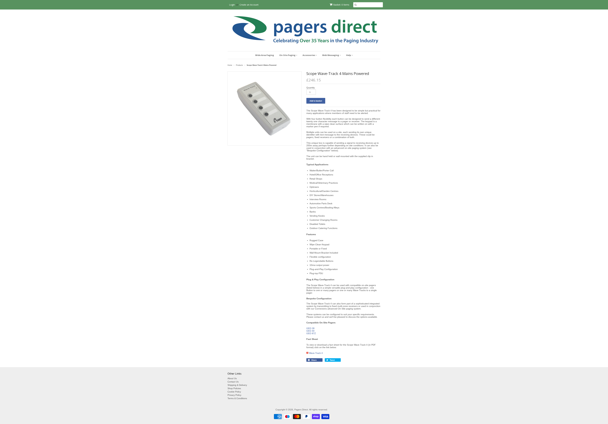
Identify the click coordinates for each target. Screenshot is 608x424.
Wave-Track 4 (316, 353)
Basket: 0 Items (341, 4)
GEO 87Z (311, 333)
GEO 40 (310, 331)
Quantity (310, 87)
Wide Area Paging (264, 55)
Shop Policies (234, 388)
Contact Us (233, 381)
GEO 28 (310, 328)
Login (232, 4)
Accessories (309, 55)
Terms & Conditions (237, 398)
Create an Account (249, 4)
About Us (232, 378)
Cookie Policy (234, 391)
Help (349, 55)
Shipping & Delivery (237, 385)
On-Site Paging (287, 55)
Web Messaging (330, 55)
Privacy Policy (234, 395)
